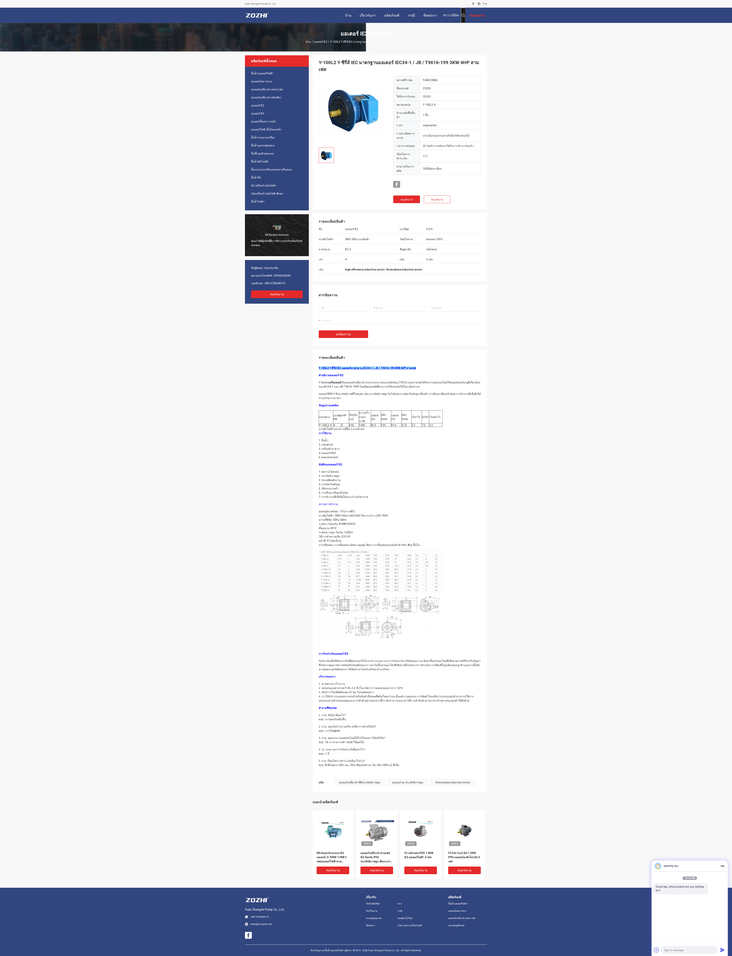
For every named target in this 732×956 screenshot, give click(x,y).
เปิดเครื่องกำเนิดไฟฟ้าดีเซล (267, 193)
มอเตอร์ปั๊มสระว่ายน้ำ (263, 121)
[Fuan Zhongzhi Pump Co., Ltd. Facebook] (473, 4)
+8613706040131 (275, 283)
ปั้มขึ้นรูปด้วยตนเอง (262, 153)
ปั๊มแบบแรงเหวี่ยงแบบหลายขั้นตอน (271, 169)
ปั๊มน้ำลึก (256, 177)
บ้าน (308, 41)
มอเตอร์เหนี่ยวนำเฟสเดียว (266, 97)
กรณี (400, 911)
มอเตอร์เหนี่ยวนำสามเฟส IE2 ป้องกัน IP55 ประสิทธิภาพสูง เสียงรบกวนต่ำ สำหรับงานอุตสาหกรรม (376, 857)
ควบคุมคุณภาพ (373, 918)
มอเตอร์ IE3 (257, 113)
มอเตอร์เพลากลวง (261, 81)
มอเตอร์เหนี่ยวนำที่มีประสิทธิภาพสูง (359, 782)
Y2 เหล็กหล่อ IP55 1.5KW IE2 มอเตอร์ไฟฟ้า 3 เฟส (418, 855)
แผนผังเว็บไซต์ (405, 918)
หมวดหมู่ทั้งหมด (456, 925)
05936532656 (282, 275)
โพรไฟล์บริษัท (373, 903)
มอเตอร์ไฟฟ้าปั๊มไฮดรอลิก (266, 129)
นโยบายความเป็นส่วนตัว (410, 925)
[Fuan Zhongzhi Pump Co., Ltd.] (257, 15)
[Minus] (722, 866)
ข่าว (400, 903)
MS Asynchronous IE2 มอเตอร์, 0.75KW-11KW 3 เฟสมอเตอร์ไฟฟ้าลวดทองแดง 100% (332, 857)
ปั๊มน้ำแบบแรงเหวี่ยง (263, 137)
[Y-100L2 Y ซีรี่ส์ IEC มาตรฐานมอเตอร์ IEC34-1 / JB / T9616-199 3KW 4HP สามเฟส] (353, 110)
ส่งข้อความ (343, 334)
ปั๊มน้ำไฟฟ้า (258, 201)
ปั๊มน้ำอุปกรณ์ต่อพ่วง (262, 145)
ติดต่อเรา (370, 925)
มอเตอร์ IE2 (320, 41)
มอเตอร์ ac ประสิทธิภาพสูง (407, 782)
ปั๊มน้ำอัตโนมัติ (259, 161)
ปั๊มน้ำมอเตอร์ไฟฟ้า (262, 73)
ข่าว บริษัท (451, 15)
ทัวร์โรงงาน (371, 911)
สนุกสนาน (277, 294)
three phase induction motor (452, 782)
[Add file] (656, 950)
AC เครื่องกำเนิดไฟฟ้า (263, 185)
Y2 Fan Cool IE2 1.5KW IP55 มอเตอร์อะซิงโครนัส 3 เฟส (464, 857)
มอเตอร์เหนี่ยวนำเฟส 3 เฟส (267, 89)
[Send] (722, 950)
